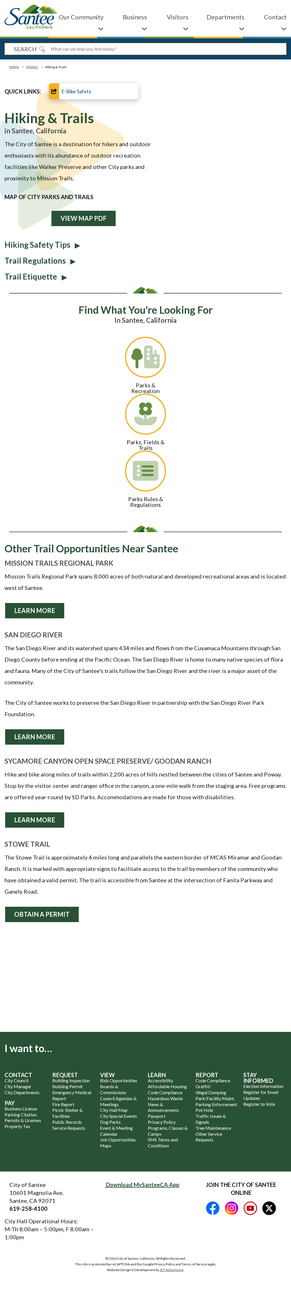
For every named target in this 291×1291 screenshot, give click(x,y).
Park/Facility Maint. (215, 1098)
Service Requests (68, 1128)
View (107, 1074)
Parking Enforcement (216, 1104)
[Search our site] (42, 49)
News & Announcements (163, 1107)
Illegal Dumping (211, 1092)
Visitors (32, 67)
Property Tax (17, 1126)
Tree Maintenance (213, 1128)
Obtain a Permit (42, 914)
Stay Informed (258, 1077)
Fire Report (63, 1104)
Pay (10, 1103)
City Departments (22, 1092)
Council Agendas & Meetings (118, 1101)
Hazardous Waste (165, 1098)
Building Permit (67, 1086)
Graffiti (203, 1086)
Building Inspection (71, 1080)
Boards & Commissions (113, 1089)
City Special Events (118, 1116)
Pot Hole (204, 1110)
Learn (157, 1074)
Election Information (263, 1086)
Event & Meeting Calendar (116, 1131)
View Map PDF (84, 218)
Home (14, 67)
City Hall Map (114, 1110)
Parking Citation (21, 1114)
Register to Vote (259, 1104)
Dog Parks (110, 1122)
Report (207, 1074)
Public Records (67, 1122)
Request (65, 1074)
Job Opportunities (118, 1139)
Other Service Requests (209, 1137)
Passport (156, 1116)
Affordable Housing (167, 1086)
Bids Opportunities (118, 1080)
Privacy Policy (162, 1122)
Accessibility (160, 1080)
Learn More (34, 610)
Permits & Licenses (23, 1120)
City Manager (18, 1086)
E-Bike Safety (76, 91)
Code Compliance (165, 1092)
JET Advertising (171, 1270)
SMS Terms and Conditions (163, 1142)
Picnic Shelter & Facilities (67, 1113)
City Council (16, 1080)
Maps (105, 1145)
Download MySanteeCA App (142, 1184)
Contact (18, 1074)
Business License (21, 1108)
